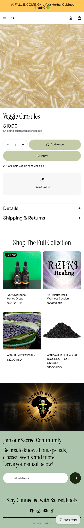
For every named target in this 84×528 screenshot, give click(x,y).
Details (10, 208)
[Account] (70, 18)
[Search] (13, 18)
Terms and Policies (42, 523)
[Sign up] (75, 478)
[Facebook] (31, 510)
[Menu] (4, 18)
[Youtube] (45, 510)
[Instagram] (38, 510)
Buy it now (42, 156)
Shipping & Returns (24, 218)
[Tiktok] (52, 510)
